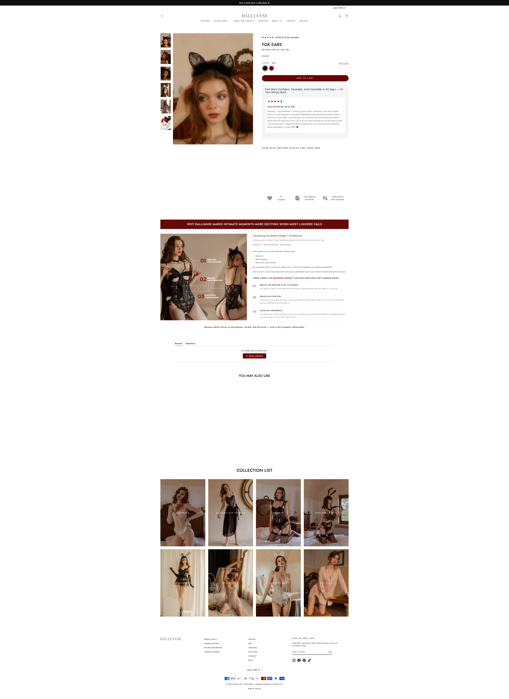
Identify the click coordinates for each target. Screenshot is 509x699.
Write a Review (257, 356)
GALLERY (252, 639)
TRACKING (252, 647)
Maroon (271, 68)
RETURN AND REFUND (213, 647)
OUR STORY (253, 652)
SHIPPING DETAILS (211, 643)
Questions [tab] (190, 344)
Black (265, 68)
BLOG (250, 660)
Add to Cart (288, 185)
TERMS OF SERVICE (212, 652)
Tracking (263, 21)
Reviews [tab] (179, 344)
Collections (221, 21)
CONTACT (291, 21)
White (277, 68)
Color (269, 63)
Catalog (205, 21)
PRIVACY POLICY (210, 639)
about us (277, 21)
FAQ (249, 643)
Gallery (304, 21)
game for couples (244, 21)
